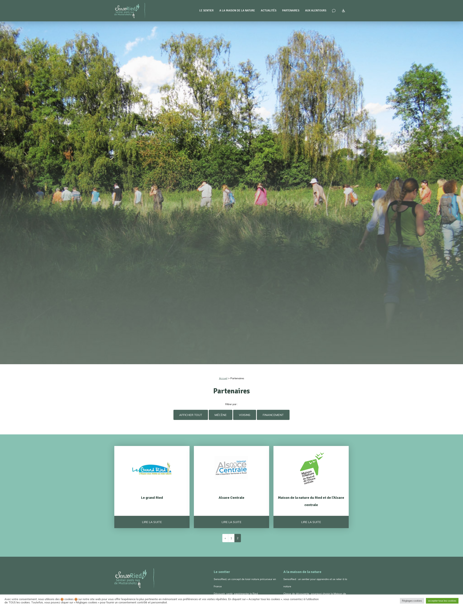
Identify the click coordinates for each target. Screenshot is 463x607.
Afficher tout (190, 415)
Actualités (268, 10)
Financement (273, 415)
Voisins (244, 415)
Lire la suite (152, 522)
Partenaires (290, 10)
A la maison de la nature (237, 10)
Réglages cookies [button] (412, 600)
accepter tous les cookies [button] (442, 600)
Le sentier (206, 10)
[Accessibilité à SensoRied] (343, 10)
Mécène (220, 415)
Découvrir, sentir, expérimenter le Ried (236, 593)
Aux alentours (315, 10)
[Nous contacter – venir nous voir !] (333, 10)
